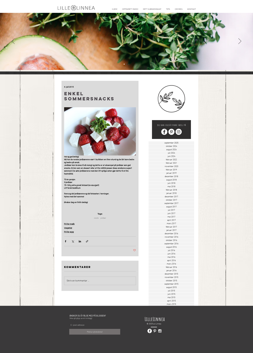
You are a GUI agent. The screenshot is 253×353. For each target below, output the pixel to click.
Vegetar (68, 228)
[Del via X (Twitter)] (72, 241)
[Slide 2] (126, 64)
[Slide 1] (124, 64)
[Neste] (239, 41)
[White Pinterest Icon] (155, 331)
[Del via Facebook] (65, 241)
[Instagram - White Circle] (179, 132)
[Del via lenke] (87, 241)
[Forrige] (13, 41)
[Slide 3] (128, 64)
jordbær (103, 218)
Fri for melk (69, 224)
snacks (96, 218)
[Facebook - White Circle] (164, 132)
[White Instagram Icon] (160, 331)
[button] (168, 8)
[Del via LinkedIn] (79, 241)
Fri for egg (69, 232)
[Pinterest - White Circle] (171, 132)
